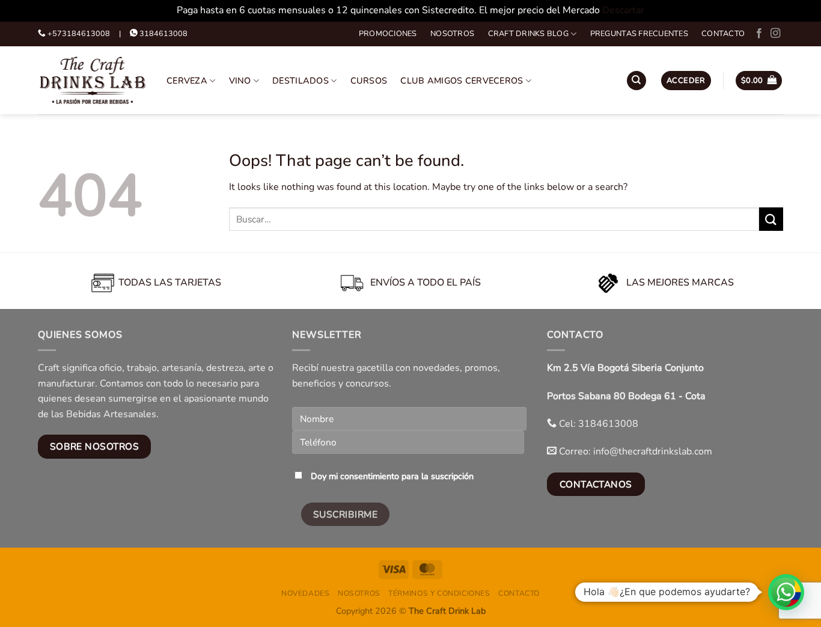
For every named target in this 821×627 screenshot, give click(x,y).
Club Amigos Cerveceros (461, 81)
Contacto (723, 33)
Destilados (300, 81)
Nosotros (452, 33)
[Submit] (771, 219)
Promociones (388, 33)
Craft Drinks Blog (528, 33)
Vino (240, 81)
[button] (686, 81)
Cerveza (186, 81)
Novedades (305, 593)
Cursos (369, 81)
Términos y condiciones (439, 593)
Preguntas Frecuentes (639, 33)
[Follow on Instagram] (775, 33)
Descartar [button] (623, 10)
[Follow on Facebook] (759, 33)
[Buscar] (636, 81)
